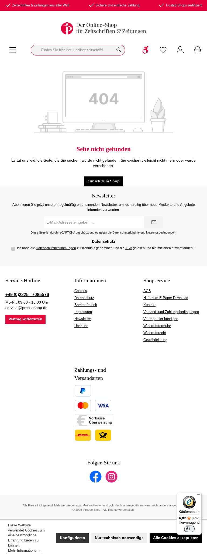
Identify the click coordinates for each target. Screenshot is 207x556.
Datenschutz (84, 298)
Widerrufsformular (157, 326)
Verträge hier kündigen (160, 319)
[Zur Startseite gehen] (103, 28)
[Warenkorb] (196, 50)
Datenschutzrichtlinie (126, 232)
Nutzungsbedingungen (160, 232)
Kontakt (149, 305)
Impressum (83, 312)
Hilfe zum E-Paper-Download (165, 298)
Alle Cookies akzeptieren (176, 538)
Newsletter (82, 319)
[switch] (189, 529)
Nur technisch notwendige (119, 538)
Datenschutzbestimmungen (56, 248)
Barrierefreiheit (85, 305)
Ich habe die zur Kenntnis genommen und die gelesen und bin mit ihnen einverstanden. (106, 248)
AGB (128, 248)
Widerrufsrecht (154, 333)
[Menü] (12, 50)
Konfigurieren (72, 538)
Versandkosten (92, 505)
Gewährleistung (155, 340)
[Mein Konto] (180, 50)
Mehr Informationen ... (25, 550)
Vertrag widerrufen (25, 319)
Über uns (81, 326)
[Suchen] (119, 50)
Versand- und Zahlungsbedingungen (171, 312)
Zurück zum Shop (103, 181)
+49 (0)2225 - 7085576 (27, 294)
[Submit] (153, 222)
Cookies (80, 291)
